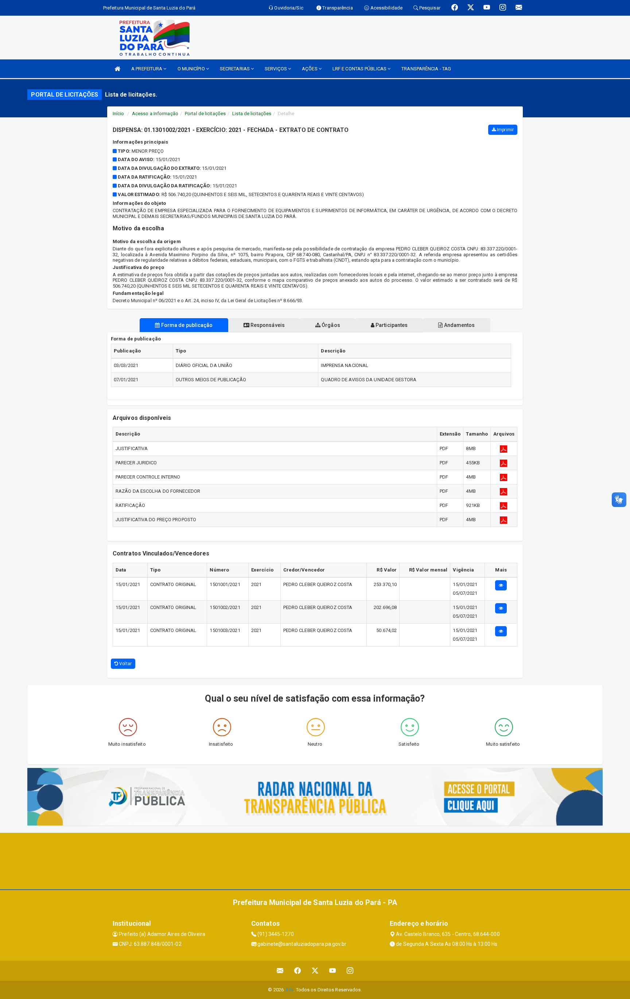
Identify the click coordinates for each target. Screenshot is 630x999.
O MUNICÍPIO (192, 68)
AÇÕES (310, 68)
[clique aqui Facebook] (297, 970)
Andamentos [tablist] (459, 325)
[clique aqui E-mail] (280, 970)
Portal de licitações (205, 113)
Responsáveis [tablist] (267, 325)
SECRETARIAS (235, 68)
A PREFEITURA (147, 68)
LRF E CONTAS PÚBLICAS (360, 68)
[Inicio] (117, 68)
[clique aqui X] (315, 970)
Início (118, 113)
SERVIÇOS (276, 68)
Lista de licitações (251, 113)
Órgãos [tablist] (330, 325)
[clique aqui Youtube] (332, 970)
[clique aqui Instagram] (350, 970)
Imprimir (505, 129)
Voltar (125, 663)
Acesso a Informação (155, 113)
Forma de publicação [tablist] (186, 325)
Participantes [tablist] (391, 325)
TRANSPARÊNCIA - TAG (426, 68)
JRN (289, 989)
